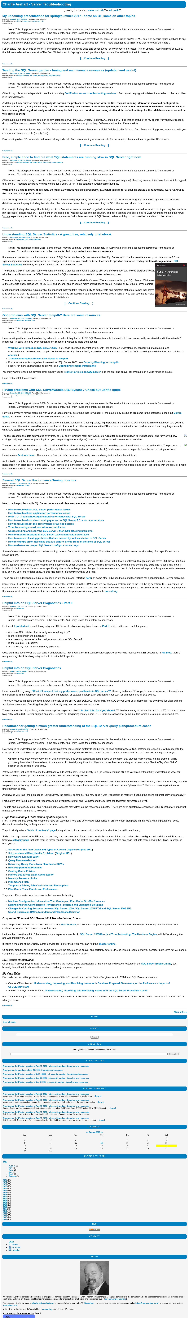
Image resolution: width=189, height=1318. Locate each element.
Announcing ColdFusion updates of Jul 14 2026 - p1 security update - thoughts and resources (45, 1074)
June (11, 1170)
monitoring (47, 162)
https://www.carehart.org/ (146, 1303)
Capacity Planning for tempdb (100, 362)
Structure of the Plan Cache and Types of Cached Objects (42, 849)
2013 (5, 1205)
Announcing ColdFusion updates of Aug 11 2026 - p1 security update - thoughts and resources (46, 1066)
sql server (36, 21)
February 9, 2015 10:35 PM (20, 237)
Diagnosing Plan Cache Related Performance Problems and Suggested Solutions (55, 904)
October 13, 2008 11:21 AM (20, 483)
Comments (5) (7, 596)
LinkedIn (15, 1250)
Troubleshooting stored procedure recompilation (36, 527)
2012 (5, 1207)
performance (21, 395)
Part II (105, 626)
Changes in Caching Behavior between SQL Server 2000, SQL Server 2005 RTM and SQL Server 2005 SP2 (69, 908)
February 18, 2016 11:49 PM (20, 73)
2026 (5, 1162)
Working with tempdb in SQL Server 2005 (32, 348)
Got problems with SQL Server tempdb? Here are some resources (51, 315)
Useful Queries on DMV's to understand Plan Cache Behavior (44, 912)
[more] (98, 1096)
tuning (27, 485)
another (12, 355)
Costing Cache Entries (21, 871)
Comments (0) (7, 64)
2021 (5, 1188)
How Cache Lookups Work (23, 856)
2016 (5, 1199)
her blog (166, 652)
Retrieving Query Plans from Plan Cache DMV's (36, 864)
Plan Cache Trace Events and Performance (33, 889)
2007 (5, 1217)
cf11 (42, 21)
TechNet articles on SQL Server (82, 371)
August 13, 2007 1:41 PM (19, 729)
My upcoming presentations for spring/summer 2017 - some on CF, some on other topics (68, 16)
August (12, 1166)
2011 (5, 1209)
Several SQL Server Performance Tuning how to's (39, 480)
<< (87, 1132)
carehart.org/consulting (115, 1299)
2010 (5, 1211)
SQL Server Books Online (156, 963)
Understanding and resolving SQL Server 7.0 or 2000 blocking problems (50, 531)
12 (102, 1143)
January (12, 1176)
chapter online (107, 944)
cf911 (40, 162)
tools (41, 395)
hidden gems (26, 21)
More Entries (180, 1012)
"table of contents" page (41, 830)
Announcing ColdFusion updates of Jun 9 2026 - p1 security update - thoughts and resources (45, 1082)
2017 (5, 1197)
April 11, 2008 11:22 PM (18, 606)
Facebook (16, 1247)
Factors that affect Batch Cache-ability (30, 874)
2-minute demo (26, 455)
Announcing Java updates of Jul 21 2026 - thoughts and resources (33, 1070)
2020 (5, 1190)
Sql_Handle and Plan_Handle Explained (31, 853)
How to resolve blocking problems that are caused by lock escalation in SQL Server (57, 538)
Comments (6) (7, 151)
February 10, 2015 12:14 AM (20, 160)
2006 (5, 1219)
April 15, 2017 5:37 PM (18, 19)
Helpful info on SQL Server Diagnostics (31, 668)
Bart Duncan (68, 924)
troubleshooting (54, 75)
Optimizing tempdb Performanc (77, 365)
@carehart (88, 1303)
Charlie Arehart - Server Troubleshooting (37, 4)
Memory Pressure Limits (22, 878)
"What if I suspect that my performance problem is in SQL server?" (71, 691)
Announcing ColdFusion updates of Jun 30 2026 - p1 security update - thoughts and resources (46, 1078)
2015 (5, 1201)
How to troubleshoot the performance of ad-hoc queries (41, 523)
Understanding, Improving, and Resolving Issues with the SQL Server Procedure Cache (96, 990)
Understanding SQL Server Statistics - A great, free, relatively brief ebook (56, 234)
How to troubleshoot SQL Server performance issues (39, 509)
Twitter (15, 1244)
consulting (111, 591)
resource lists (43, 75)
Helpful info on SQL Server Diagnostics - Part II (37, 603)
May (10, 1172)
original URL (84, 849)
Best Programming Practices (25, 867)
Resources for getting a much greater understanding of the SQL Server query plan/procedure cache (76, 726)
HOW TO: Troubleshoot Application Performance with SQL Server (46, 516)
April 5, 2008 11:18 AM (18, 671)
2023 (5, 1184)
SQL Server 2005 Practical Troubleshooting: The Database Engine (118, 934)
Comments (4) (7, 1005)
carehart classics (22, 75)
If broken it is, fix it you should (97, 710)
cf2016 (18, 21)
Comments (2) (7, 309)
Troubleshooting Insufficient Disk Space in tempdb (38, 358)
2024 (5, 1182)
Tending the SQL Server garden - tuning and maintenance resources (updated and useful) (69, 70)
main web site (96, 10)
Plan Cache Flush (18, 882)
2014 (5, 1203)
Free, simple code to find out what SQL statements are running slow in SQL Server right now (71, 157)
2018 (5, 1194)
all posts (114, 10)
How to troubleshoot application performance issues (39, 513)
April (11, 1174)
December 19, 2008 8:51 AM (20, 393)
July (10, 1168)
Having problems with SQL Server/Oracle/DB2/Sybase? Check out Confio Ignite (61, 389)
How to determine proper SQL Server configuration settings (43, 545)
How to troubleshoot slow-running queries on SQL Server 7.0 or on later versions (56, 520)
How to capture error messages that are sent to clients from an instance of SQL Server (59, 541)
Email (11, 1242)
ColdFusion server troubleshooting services (90, 93)
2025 (5, 1180)
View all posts (9, 1022)
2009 (5, 1213)
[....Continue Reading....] (94, 58)
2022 (5, 1186)
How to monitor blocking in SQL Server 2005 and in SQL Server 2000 (48, 534)
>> (102, 1132)
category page (20, 840)
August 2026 (94, 1132)
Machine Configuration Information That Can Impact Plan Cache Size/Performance (56, 901)
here (88, 578)
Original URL (63, 853)
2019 (5, 1192)
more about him (10, 1305)
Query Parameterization (22, 860)
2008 (5, 1215)
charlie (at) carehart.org (42, 1303)
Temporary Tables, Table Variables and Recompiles (38, 885)
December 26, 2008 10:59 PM (20, 318)
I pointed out (21, 626)
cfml (26, 731)
